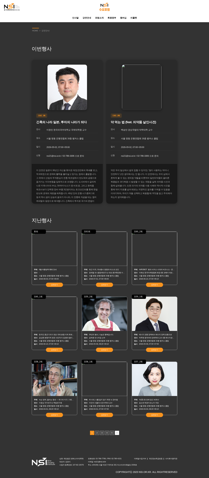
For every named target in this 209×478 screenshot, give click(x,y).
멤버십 (123, 18)
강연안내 (87, 18)
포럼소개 (99, 18)
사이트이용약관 (171, 458)
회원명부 (112, 18)
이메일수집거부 (140, 458)
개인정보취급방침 (156, 458)
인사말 (75, 18)
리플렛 (134, 18)
